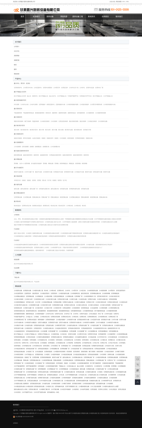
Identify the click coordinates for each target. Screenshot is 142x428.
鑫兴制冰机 (17, 201)
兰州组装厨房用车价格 (100, 328)
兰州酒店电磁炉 (84, 104)
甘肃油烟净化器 (100, 383)
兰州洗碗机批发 (74, 369)
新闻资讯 (91, 17)
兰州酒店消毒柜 (92, 121)
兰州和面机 (43, 343)
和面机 (54, 180)
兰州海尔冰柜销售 (105, 305)
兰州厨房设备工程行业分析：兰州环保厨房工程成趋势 (61, 222)
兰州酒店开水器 (79, 172)
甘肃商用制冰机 (92, 316)
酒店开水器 (38, 172)
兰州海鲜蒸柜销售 (100, 113)
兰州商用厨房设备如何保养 (51, 233)
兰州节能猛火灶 (62, 96)
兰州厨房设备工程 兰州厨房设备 (97, 375)
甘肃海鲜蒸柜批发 (76, 311)
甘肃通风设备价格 (44, 189)
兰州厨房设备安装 (90, 372)
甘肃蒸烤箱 (35, 357)
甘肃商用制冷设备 (57, 305)
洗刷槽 (32, 146)
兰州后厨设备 (121, 375)
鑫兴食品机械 (18, 176)
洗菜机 (34, 180)
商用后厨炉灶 (51, 104)
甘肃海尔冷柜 (87, 130)
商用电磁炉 (41, 319)
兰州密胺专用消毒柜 (59, 351)
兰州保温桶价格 (54, 348)
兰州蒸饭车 (111, 290)
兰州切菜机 (77, 340)
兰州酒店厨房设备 (69, 380)
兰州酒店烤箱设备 (46, 302)
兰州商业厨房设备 (112, 369)
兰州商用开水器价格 (112, 322)
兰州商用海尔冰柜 (39, 299)
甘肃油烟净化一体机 (53, 392)
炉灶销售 (16, 104)
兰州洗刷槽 (17, 146)
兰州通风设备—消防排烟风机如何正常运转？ (99, 244)
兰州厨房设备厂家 (19, 369)
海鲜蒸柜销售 (62, 113)
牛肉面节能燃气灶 (73, 96)
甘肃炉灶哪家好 (47, 87)
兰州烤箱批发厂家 (52, 369)
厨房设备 (50, 17)
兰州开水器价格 (18, 322)
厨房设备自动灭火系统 (20, 389)
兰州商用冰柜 (123, 302)
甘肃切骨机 (46, 346)
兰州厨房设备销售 (55, 377)
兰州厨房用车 (28, 328)
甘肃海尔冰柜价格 (69, 305)
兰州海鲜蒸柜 (90, 113)
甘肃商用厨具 (48, 351)
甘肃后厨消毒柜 (63, 121)
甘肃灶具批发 (122, 389)
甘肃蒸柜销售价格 (19, 311)
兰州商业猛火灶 (71, 366)
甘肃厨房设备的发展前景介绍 (92, 233)
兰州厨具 (47, 354)
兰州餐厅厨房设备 (31, 377)
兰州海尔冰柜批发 (93, 305)
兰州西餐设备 (27, 197)
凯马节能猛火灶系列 (20, 96)
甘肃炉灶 (116, 314)
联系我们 (119, 17)
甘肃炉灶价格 (59, 314)
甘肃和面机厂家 (66, 346)
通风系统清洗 (85, 293)
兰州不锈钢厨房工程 (20, 380)
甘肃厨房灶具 (117, 380)
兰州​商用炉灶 (98, 366)
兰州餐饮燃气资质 (60, 325)
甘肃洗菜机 (59, 340)
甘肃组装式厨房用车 (55, 155)
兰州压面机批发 (112, 337)
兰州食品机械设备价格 (80, 354)
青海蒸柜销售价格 (31, 311)
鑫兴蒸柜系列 (18, 108)
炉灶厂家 (100, 314)
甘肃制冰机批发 (32, 319)
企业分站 (112, 1)
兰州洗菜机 (51, 340)
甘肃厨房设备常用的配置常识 (57, 236)
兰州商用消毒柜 (45, 121)
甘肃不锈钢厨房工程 (71, 386)
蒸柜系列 (48, 113)
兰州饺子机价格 (34, 343)
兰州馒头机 (103, 340)
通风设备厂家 (34, 189)
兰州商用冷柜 (57, 308)
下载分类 (16, 277)
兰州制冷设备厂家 (28, 308)
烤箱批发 (71, 163)
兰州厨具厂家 (30, 351)
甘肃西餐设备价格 (35, 360)
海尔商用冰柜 (78, 130)
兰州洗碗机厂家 (39, 363)
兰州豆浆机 (17, 392)
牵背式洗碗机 (27, 138)
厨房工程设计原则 (19, 233)
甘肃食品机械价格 (87, 348)
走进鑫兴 (36, 17)
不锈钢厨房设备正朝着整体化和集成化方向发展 (79, 219)
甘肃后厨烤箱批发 (58, 296)
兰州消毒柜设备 (102, 121)
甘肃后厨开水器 (97, 172)
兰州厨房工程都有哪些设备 (34, 233)
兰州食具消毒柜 (109, 351)
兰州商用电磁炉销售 (72, 104)
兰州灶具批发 (93, 314)
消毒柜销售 (84, 351)
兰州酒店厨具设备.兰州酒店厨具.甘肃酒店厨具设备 (29, 386)
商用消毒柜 (100, 351)
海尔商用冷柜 (24, 130)
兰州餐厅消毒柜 (119, 351)
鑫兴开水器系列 (18, 167)
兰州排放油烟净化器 (88, 383)
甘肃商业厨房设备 (43, 372)
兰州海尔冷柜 (48, 308)
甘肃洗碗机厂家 (18, 363)
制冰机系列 (61, 205)
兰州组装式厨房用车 (61, 328)
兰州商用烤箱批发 (19, 302)
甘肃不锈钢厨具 (32, 375)
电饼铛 (60, 180)
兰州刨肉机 (75, 389)
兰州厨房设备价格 (48, 328)
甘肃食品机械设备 (19, 351)
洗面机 (29, 180)
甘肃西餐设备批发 (79, 360)
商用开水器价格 (18, 172)
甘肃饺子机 (25, 343)
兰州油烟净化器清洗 (81, 337)
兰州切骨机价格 (37, 346)
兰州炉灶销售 (34, 104)
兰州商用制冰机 (102, 316)
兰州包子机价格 (113, 343)
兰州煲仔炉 (56, 87)
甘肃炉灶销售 (72, 334)
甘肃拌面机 (17, 346)
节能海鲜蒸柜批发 (28, 113)
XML (127, 1)
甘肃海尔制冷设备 (62, 299)
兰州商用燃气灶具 (106, 380)
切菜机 (39, 180)
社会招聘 (16, 268)
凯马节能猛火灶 (43, 96)
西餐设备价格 (36, 197)
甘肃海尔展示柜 (33, 389)
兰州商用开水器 (47, 172)
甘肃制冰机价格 (26, 205)
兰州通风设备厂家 (95, 325)
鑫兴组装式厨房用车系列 (21, 151)
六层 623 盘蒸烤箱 (24, 163)
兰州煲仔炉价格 (28, 87)
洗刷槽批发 (38, 146)
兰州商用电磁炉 (39, 314)
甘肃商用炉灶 (18, 87)
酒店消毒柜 (83, 121)
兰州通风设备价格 (72, 325)
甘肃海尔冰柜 (30, 302)
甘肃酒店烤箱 (57, 302)
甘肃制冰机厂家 (113, 316)
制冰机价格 (54, 205)
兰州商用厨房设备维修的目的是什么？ (91, 247)
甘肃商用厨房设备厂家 (56, 372)
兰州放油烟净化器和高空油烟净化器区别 (26, 244)
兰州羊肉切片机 (102, 337)
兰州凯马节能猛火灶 (30, 334)
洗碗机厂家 (27, 357)
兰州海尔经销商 (18, 299)
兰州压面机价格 (123, 337)
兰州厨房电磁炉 (55, 354)
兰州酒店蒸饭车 (45, 293)
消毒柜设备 (110, 354)
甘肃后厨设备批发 (32, 380)
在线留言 (105, 17)
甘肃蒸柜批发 (85, 308)
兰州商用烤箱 (106, 293)
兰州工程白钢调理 (95, 386)
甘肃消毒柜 (76, 351)
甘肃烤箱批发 (115, 293)
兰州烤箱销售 (122, 366)
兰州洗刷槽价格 (55, 146)
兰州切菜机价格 (94, 340)
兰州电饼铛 (69, 343)
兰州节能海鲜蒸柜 (19, 366)
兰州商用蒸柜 (76, 308)
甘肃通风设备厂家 (83, 325)
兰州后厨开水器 (95, 319)
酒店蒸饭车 (35, 293)
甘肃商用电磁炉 (50, 319)
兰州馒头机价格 (120, 340)
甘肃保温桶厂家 (65, 348)
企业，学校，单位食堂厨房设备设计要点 (26, 219)
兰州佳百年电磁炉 (65, 389)
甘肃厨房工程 (42, 375)
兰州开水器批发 (100, 322)
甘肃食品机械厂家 (31, 348)
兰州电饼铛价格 (86, 343)
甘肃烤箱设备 (30, 296)
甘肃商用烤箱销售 (45, 357)
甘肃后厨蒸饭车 (120, 290)
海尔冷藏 (54, 130)
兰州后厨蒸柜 (94, 308)
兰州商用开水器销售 (88, 322)
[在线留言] (137, 376)
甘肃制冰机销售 (55, 316)
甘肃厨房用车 (38, 328)
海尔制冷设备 (69, 130)
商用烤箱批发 (64, 163)
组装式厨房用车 (28, 155)
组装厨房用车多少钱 (114, 328)
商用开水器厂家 (56, 357)
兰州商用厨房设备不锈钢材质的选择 (71, 233)
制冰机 (84, 205)
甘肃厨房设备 (27, 290)
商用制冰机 (46, 205)
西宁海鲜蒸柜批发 (99, 311)
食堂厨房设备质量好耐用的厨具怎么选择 (51, 219)
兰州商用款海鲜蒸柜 (83, 363)
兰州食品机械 (92, 337)
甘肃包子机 (103, 343)
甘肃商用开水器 (68, 172)
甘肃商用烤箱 (113, 299)
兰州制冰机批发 (30, 337)
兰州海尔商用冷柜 (114, 296)
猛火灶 (29, 96)
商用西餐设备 (64, 197)
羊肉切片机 (17, 180)
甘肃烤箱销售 (42, 369)
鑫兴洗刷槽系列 (18, 142)
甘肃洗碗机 (59, 363)
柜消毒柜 (69, 351)
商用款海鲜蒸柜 (39, 113)
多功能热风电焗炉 (36, 163)
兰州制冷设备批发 (79, 302)
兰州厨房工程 (49, 386)
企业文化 (16, 51)
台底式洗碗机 (36, 138)
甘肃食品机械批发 (43, 348)
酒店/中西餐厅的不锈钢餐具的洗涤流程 (25, 225)
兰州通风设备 (28, 325)
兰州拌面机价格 (26, 346)
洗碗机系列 (50, 138)
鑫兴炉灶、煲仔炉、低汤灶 (22, 83)
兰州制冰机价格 (45, 316)
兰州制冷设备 (73, 299)
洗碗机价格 (89, 138)
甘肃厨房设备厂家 (31, 369)
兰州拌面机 (122, 343)
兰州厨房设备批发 (119, 325)
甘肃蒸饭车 (54, 293)
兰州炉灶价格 (24, 104)
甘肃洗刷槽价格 (113, 331)
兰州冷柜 (37, 302)
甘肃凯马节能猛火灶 (44, 334)
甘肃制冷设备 (92, 299)
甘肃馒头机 (111, 340)
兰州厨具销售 (103, 290)
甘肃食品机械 (86, 346)
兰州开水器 (114, 319)
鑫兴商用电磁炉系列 (20, 100)
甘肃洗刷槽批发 (103, 331)
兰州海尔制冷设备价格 (20, 305)
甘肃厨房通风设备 (74, 189)
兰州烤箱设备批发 (19, 296)
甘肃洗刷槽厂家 (53, 331)
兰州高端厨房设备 (120, 372)
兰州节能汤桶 (55, 389)
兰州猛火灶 (29, 316)
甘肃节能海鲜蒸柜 (31, 366)
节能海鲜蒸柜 (18, 113)
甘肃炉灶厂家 (99, 87)
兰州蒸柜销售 (103, 308)
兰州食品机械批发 (111, 348)
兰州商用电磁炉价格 (109, 104)
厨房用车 (36, 155)
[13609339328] (137, 364)
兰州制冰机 (69, 205)
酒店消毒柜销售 (73, 121)
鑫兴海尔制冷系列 (19, 125)
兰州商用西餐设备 (46, 360)
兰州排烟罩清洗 (75, 293)
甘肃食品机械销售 (99, 348)
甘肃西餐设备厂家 (89, 357)
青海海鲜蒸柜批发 (64, 311)
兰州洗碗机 (63, 138)
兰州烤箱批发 (39, 296)
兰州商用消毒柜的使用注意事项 (48, 244)
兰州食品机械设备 (66, 354)
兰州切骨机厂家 (55, 346)
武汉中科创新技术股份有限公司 (23, 264)
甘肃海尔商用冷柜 (102, 296)
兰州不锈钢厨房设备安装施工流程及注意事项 (107, 219)
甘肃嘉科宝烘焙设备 (97, 346)
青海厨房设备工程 (94, 380)
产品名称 (36, 281)
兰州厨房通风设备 (63, 293)
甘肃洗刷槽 (25, 146)
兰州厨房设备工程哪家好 (21, 383)
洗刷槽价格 (46, 146)
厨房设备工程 (77, 17)
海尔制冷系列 (34, 130)
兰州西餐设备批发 (74, 197)
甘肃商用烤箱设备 (19, 337)
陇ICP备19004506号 (59, 413)
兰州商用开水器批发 (30, 322)
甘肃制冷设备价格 (67, 302)
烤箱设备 (50, 163)
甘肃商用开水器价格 (75, 322)
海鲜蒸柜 (54, 113)
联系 (15, 65)
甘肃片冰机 (118, 346)
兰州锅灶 (36, 316)
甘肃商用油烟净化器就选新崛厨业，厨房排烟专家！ (29, 250)
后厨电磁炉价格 (60, 104)
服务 (15, 69)
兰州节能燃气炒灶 (27, 392)
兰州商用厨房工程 (57, 380)
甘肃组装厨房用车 (86, 328)
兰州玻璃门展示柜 (44, 389)
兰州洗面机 (25, 340)
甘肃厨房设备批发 (68, 337)
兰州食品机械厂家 (76, 348)
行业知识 (16, 240)
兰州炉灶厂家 (68, 314)
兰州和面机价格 (60, 343)
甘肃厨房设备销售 (77, 377)
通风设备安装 (24, 189)
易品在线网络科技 (121, 413)
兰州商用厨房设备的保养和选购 (23, 247)
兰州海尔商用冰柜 (100, 302)
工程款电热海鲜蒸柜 (108, 363)
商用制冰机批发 (37, 205)
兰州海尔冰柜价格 (81, 305)
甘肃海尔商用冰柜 (112, 302)
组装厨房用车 (44, 155)
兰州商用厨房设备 (92, 290)
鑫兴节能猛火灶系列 (20, 92)
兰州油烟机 (109, 383)
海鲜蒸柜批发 (72, 113)
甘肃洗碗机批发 (18, 357)
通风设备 (16, 189)
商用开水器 (88, 172)
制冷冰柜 (48, 130)
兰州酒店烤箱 (48, 296)
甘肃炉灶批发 (90, 87)
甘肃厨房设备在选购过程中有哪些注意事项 (72, 244)
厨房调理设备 (18, 155)
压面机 (24, 180)
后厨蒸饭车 (27, 293)
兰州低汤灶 (82, 290)
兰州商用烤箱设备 (121, 334)
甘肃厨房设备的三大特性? (41, 247)
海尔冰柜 (16, 130)
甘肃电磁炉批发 (59, 386)
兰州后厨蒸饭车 (18, 293)
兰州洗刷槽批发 (63, 331)
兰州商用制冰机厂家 (20, 319)
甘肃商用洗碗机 (80, 138)
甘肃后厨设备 (80, 372)
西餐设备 (25, 360)
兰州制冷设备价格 (102, 299)
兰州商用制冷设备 (33, 305)
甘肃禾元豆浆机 (103, 389)
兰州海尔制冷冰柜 (45, 305)
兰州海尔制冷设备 (50, 299)
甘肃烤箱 (113, 366)
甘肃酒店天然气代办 (86, 96)
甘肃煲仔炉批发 (92, 334)
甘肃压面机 (17, 340)
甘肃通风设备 (64, 189)
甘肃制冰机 (60, 290)
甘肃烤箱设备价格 (95, 293)
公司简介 (16, 46)
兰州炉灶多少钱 (73, 87)
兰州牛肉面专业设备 (45, 380)
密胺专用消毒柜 (18, 121)
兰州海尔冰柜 (28, 299)
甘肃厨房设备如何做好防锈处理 (76, 236)
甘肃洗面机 (33, 340)
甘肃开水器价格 (63, 322)
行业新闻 (16, 229)
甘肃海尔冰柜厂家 (117, 305)
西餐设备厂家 (45, 197)
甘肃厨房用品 (39, 354)
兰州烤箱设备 (69, 296)
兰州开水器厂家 (29, 172)
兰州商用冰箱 (82, 299)
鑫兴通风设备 (18, 184)
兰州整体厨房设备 (83, 386)
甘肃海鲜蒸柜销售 (19, 314)
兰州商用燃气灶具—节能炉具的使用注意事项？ (64, 247)
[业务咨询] (137, 359)
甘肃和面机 (51, 343)
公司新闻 (16, 215)
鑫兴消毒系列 (18, 117)
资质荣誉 (16, 55)
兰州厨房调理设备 (100, 357)
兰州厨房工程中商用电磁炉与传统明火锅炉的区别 (29, 222)
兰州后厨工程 (82, 375)
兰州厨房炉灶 (89, 366)
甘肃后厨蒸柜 (66, 308)
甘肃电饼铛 (77, 343)
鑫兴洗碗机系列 (18, 134)
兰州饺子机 (17, 343)
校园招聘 (16, 259)
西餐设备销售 (85, 197)
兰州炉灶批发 (108, 314)
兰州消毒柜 (54, 121)
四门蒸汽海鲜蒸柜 (95, 363)
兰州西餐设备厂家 (100, 360)
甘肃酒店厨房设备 (35, 383)
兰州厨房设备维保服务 (43, 337)
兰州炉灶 (82, 87)
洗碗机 (43, 138)
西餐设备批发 (55, 197)
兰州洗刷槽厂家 (82, 331)
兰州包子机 (95, 343)
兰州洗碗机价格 (121, 360)
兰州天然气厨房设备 (40, 392)
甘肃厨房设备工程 (19, 377)
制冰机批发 (17, 205)
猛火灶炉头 (52, 96)
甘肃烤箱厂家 (78, 296)
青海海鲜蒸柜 (42, 311)
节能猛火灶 (62, 366)
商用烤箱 (78, 163)
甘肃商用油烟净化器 (82, 380)
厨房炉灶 (35, 96)
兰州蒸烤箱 (106, 366)
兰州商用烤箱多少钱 (90, 296)
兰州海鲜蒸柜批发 (87, 311)
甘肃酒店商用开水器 (83, 319)
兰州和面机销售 (76, 346)
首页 (22, 17)
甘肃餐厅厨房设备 (43, 377)
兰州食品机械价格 (19, 348)
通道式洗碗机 (18, 138)
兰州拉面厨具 (39, 351)
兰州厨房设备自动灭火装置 (109, 222)
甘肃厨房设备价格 (56, 337)
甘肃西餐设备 (18, 197)
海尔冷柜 (41, 130)
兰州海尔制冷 (39, 308)
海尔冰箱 (61, 130)
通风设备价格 (55, 189)
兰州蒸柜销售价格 (113, 308)
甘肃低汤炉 (64, 87)
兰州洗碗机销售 (120, 354)
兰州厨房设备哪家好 (90, 377)
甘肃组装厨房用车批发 (32, 331)
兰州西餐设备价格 (77, 357)
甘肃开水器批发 (42, 322)
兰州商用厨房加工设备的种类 (22, 236)
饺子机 (49, 180)
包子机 (65, 180)
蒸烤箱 (16, 163)
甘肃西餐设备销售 (112, 357)
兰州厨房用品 (55, 334)
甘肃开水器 (122, 319)
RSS (123, 1)
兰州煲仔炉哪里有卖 (96, 104)
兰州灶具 (61, 375)
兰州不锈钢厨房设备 (71, 375)
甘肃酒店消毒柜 (76, 383)
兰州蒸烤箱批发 (63, 369)
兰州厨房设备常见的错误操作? (111, 233)
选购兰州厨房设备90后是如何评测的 (89, 222)
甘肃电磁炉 (42, 104)
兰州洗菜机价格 (68, 340)
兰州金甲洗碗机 (84, 389)
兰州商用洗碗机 (29, 363)
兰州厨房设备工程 (37, 290)
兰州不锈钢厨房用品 (20, 375)
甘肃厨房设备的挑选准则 (40, 236)
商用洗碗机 (70, 138)
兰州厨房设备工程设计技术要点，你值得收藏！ (60, 250)
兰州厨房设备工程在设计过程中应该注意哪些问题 (53, 225)
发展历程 (16, 60)
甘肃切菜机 (85, 340)
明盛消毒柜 (35, 121)
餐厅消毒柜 (27, 121)
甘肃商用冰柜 (18, 308)
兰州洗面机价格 (42, 340)
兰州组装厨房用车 (19, 331)
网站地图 (118, 1)
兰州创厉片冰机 (109, 346)
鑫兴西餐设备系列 (19, 193)
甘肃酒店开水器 (58, 172)
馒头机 (44, 180)
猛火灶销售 (80, 366)
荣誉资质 (63, 17)
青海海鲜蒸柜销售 (52, 311)
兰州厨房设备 (18, 290)
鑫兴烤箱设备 (18, 159)
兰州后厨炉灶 (38, 87)
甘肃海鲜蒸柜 (81, 113)
